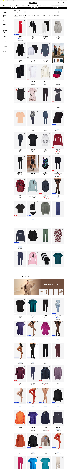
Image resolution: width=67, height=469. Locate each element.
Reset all (26, 17)
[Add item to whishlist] (24, 20)
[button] (56, 12)
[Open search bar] (51, 5)
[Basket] (63, 2)
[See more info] (20, 41)
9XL (21, 10)
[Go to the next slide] (63, 277)
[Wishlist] (61, 2)
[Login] (55, 2)
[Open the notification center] (58, 3)
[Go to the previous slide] (58, 277)
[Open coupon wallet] (53, 2)
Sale (19, 15)
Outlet (5, 0)
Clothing (18, 10)
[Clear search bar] (63, 5)
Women (15, 10)
